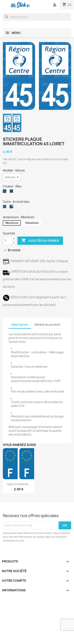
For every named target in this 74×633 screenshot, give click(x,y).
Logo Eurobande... (19, 484)
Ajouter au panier (40, 240)
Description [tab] (19, 325)
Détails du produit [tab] (47, 325)
